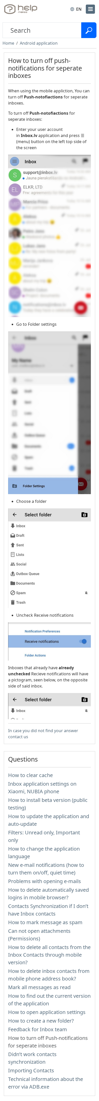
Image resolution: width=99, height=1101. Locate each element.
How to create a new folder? (41, 1020)
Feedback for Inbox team (37, 1029)
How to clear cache (30, 775)
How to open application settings (47, 1012)
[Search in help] (88, 30)
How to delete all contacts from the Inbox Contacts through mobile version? (49, 955)
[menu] (90, 9)
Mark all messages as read (39, 987)
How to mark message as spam (45, 922)
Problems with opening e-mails (44, 881)
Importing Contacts (31, 1070)
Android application (39, 43)
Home (8, 43)
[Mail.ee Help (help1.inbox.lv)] (25, 9)
